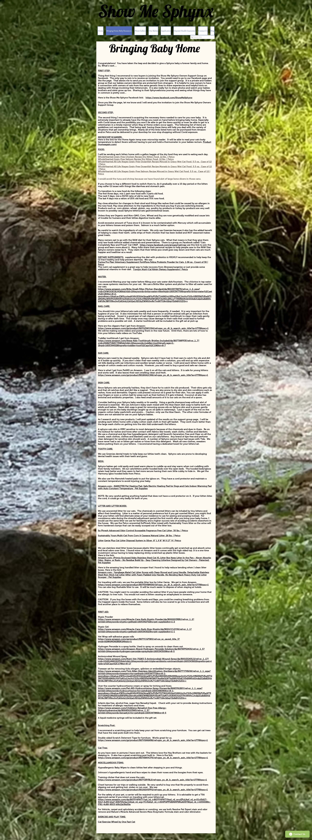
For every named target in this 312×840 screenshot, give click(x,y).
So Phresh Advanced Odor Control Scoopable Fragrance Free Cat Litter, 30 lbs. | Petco (143, 530)
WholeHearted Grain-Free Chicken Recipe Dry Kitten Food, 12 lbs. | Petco (136, 157)
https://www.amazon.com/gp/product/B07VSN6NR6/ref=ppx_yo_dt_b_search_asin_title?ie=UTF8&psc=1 (153, 740)
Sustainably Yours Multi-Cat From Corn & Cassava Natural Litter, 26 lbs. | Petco (139, 535)
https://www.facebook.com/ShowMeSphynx (169, 97)
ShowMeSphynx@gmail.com (157, 838)
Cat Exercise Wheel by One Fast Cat (116, 822)
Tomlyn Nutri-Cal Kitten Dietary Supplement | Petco (160, 269)
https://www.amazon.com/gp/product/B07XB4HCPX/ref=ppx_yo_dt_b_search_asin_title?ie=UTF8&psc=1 (153, 757)
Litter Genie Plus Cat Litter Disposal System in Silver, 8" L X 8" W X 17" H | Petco (139, 540)
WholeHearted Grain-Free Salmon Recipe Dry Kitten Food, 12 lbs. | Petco (136, 159)
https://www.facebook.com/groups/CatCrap (163, 245)
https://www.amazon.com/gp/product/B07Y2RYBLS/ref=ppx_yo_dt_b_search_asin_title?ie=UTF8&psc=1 (152, 780)
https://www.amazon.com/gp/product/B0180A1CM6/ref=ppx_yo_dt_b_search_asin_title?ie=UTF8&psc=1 (153, 375)
